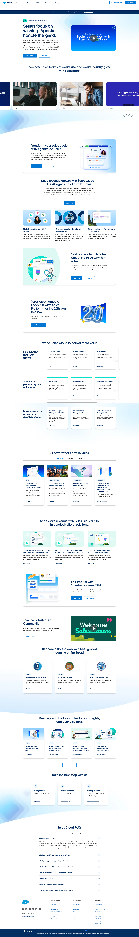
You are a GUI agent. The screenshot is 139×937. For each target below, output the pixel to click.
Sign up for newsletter (93, 801)
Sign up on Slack (30, 636)
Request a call (64, 801)
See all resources (69, 765)
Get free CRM (90, 598)
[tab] (60, 458)
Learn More (76, 278)
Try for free (44, 55)
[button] (39, 95)
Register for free (88, 12)
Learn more (37, 166)
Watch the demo (78, 754)
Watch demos (29, 55)
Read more (76, 501)
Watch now (50, 166)
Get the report (37, 325)
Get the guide (53, 754)
